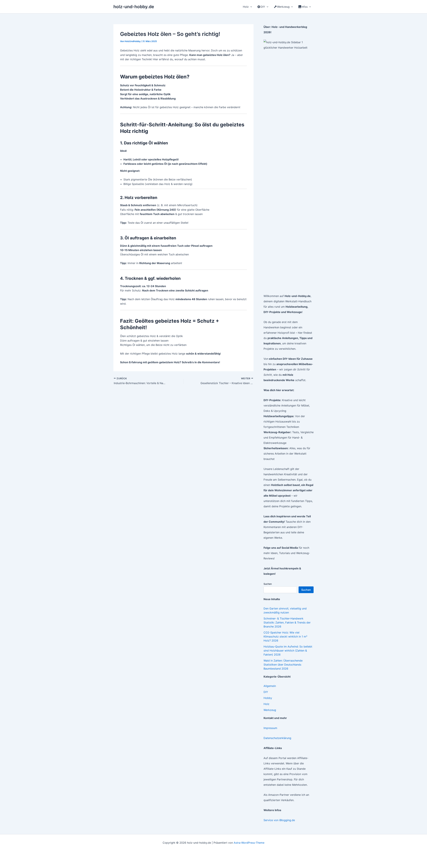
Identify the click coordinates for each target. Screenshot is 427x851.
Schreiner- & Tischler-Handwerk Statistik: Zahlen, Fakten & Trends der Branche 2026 (287, 622)
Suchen (268, 583)
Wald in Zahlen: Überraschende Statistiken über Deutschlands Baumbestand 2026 (283, 664)
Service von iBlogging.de (279, 820)
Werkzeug (270, 710)
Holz (266, 704)
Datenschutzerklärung (277, 738)
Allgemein (270, 686)
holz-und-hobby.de (133, 6)
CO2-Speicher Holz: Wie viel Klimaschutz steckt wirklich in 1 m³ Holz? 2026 (285, 636)
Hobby (268, 698)
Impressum (270, 728)
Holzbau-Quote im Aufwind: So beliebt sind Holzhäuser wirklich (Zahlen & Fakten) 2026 (288, 650)
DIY (266, 692)
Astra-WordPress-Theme (249, 842)
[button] (250, 6)
